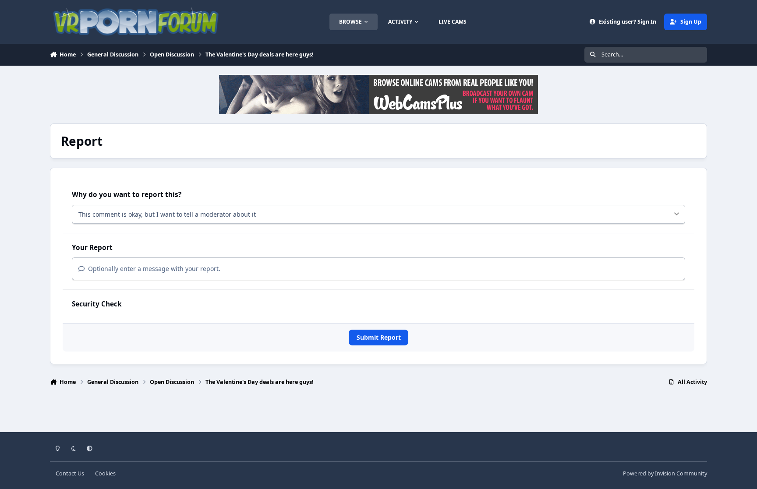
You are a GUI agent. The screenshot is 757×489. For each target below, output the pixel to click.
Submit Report (379, 337)
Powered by (665, 473)
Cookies (105, 473)
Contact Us (70, 473)
